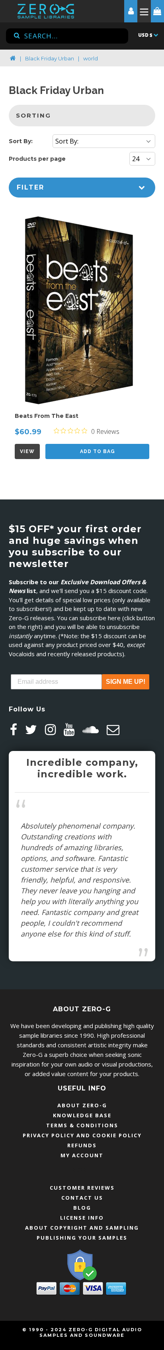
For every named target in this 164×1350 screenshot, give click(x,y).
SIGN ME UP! (125, 681)
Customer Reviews (82, 1187)
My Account (82, 1155)
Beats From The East (46, 415)
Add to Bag (97, 451)
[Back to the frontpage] (13, 58)
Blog (82, 1207)
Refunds (82, 1145)
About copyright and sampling (82, 1227)
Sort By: (21, 141)
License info (82, 1217)
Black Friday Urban (49, 58)
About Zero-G (82, 1105)
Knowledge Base (82, 1115)
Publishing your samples (82, 1237)
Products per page (37, 158)
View (27, 451)
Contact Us (82, 1197)
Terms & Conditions (82, 1125)
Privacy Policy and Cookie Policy (82, 1135)
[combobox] (67, 36)
